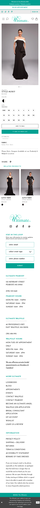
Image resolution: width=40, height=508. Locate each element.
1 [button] (18, 86)
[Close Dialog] (1, 502)
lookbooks (11, 382)
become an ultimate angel (19, 404)
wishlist (10, 421)
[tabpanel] (20, 54)
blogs (9, 386)
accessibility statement (17, 453)
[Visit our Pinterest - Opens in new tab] (11, 12)
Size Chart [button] (4, 106)
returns (10, 446)
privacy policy (13, 439)
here (21, 506)
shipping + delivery (15, 442)
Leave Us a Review (14, 424)
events (9, 393)
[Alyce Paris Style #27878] (9, 182)
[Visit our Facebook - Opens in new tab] (8, 12)
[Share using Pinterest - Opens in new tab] (10, 162)
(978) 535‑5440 (11, 291)
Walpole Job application (18, 407)
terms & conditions (15, 449)
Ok (38, 502)
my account (12, 417)
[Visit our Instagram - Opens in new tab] (2, 12)
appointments (13, 389)
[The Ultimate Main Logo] (20, 19)
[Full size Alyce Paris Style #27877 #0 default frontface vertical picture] (20, 54)
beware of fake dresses (17, 457)
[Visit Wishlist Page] (33, 19)
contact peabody (14, 400)
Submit (20, 265)
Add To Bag (20, 126)
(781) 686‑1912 (11, 334)
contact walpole (14, 396)
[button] (35, 12)
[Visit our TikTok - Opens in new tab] (5, 12)
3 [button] (21, 86)
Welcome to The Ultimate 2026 (20, 1)
